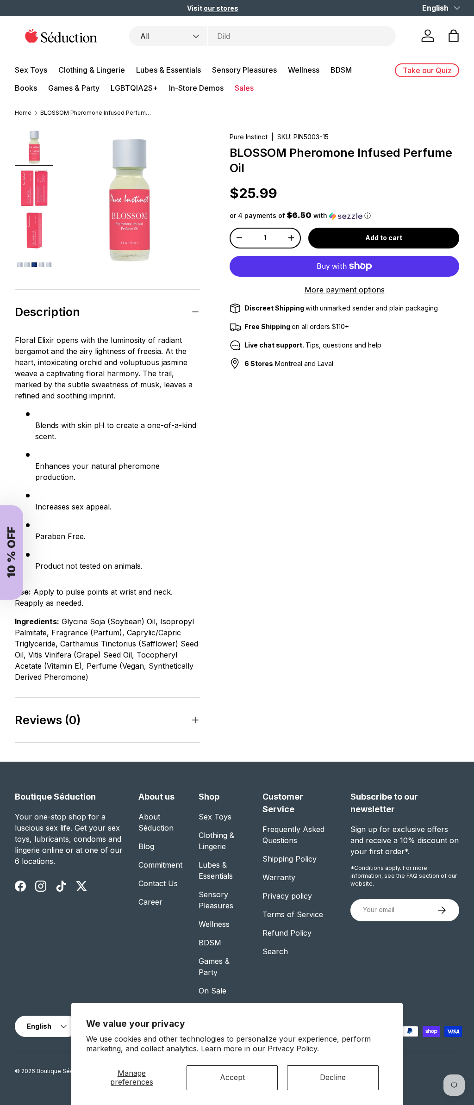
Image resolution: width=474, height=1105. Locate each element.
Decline (333, 1077)
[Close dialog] (439, 439)
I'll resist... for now (346, 684)
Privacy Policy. (293, 1048)
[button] (282, 618)
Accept (232, 1077)
